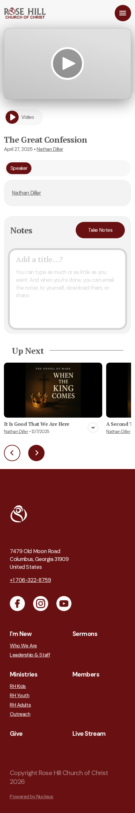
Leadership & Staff (30, 655)
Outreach (20, 714)
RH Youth (19, 696)
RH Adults (20, 705)
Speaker (19, 168)
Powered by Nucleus (31, 796)
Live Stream (89, 734)
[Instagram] (40, 603)
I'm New (20, 634)
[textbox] (67, 289)
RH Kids (18, 686)
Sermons (84, 634)
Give (16, 734)
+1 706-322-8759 (30, 580)
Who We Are (23, 646)
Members (85, 674)
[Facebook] (17, 603)
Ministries (23, 674)
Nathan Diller (50, 149)
